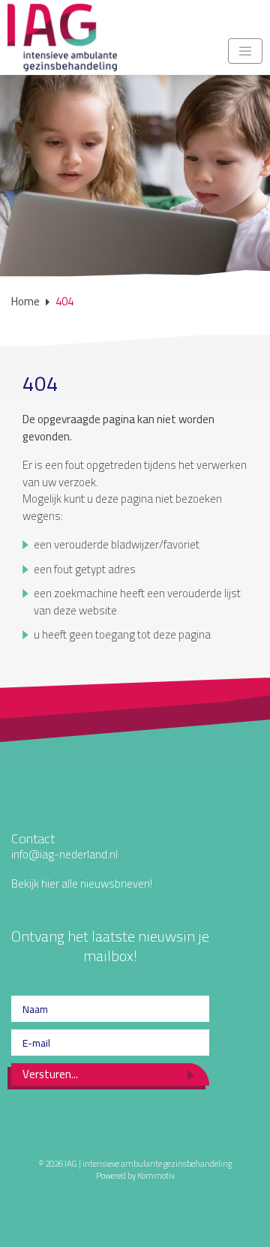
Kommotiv (156, 1175)
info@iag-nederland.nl (64, 854)
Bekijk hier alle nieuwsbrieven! (81, 883)
